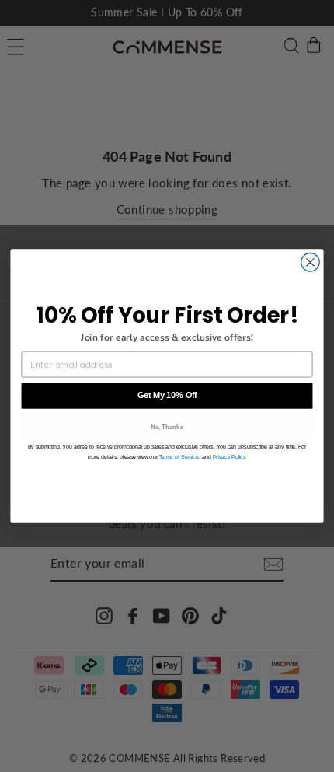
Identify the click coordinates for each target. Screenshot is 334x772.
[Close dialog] (310, 262)
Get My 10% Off (167, 395)
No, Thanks (167, 427)
